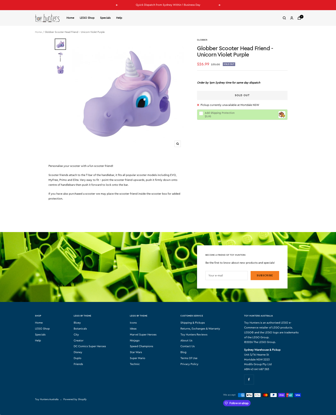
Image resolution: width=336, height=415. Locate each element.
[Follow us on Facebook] (249, 379)
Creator (78, 340)
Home (70, 17)
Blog (183, 352)
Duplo (77, 358)
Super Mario (137, 358)
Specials (105, 17)
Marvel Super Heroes (143, 334)
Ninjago (135, 340)
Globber (202, 40)
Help (119, 17)
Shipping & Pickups (192, 322)
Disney (78, 352)
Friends (78, 364)
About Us (186, 340)
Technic (135, 364)
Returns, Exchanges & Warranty (200, 328)
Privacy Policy (189, 364)
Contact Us (187, 346)
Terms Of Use (188, 358)
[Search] (284, 18)
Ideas (133, 328)
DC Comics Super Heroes (90, 346)
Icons (133, 322)
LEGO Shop (87, 17)
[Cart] (299, 18)
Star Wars (136, 352)
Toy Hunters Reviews (193, 334)
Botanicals (80, 328)
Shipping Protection (219, 113)
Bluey (77, 322)
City (76, 334)
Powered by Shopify (75, 399)
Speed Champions (141, 346)
